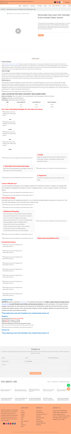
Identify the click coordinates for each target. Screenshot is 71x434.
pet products (23, 302)
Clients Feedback (55, 381)
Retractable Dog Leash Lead (64, 381)
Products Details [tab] (35, 58)
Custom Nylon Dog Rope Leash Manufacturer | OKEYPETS (6, 399)
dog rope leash (6, 304)
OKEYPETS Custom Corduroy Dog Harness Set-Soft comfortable (48, 399)
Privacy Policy (55, 432)
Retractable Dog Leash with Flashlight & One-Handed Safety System (21, 9)
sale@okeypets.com (60, 414)
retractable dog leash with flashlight (11, 64)
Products (49, 381)
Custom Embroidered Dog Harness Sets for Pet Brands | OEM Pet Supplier (21, 399)
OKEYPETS (3, 9)
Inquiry (41, 35)
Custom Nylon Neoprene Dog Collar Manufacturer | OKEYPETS (63, 399)
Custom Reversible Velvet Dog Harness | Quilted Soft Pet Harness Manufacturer (35, 399)
